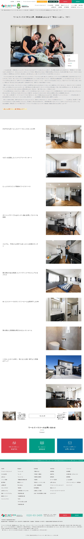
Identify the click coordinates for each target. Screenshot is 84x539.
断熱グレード (20, 482)
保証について (53, 487)
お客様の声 (53, 7)
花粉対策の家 (21, 504)
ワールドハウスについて (40, 5)
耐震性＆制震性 (38, 476)
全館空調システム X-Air (23, 490)
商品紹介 (19, 468)
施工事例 (81, 5)
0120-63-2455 (34, 515)
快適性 (36, 479)
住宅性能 (57, 5)
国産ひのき (37, 471)
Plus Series (20, 485)
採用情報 (18, 1)
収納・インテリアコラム (6, 493)
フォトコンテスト (5, 498)
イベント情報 (74, 5)
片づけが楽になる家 (22, 501)
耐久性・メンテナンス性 (40, 482)
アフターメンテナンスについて (56, 485)
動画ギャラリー (4, 496)
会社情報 (12, 1)
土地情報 (60, 7)
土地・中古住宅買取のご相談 (40, 493)
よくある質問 (69, 479)
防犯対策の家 (21, 493)
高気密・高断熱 (38, 474)
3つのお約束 (50, 5)
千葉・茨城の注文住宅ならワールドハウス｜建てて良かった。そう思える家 (42, 535)
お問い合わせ (53, 482)
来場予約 (65, 1)
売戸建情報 (66, 7)
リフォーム (42, 1)
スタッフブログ (4, 487)
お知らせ (3, 476)
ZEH (19, 498)
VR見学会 (52, 468)
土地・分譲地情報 (37, 485)
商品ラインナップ (65, 5)
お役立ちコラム (4, 490)
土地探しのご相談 (37, 490)
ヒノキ (19, 474)
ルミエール (20, 476)
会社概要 (68, 471)
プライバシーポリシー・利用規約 (73, 482)
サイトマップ (69, 485)
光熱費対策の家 (21, 496)
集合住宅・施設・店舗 (53, 1)
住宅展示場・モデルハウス (77, 7)
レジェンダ (20, 471)
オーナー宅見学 (53, 479)
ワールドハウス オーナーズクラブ (29, 1)
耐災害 (19, 487)
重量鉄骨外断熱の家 (22, 479)
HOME (2, 468)
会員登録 (52, 471)
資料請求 (52, 476)
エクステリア (53, 493)
